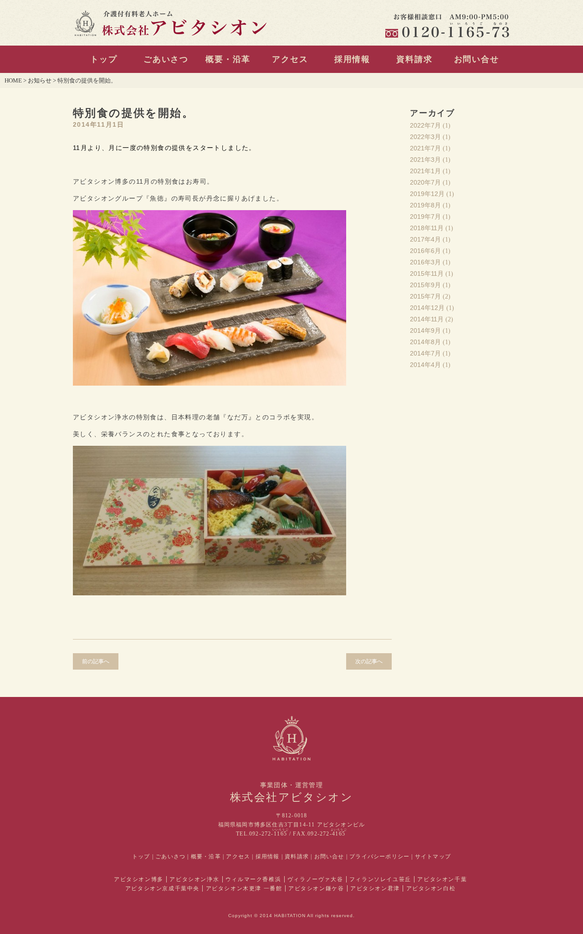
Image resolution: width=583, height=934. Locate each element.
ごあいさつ (166, 59)
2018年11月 (427, 228)
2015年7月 (425, 296)
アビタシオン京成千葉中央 (162, 888)
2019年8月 (425, 205)
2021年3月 (425, 159)
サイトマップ (433, 856)
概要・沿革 (228, 59)
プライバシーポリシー (379, 856)
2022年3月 (425, 136)
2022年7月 (425, 125)
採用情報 (352, 59)
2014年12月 (427, 307)
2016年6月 (425, 250)
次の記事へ (369, 661)
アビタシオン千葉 (442, 879)
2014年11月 (427, 319)
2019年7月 (425, 216)
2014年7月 (425, 353)
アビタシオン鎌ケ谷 (316, 888)
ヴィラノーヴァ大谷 (315, 879)
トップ (103, 59)
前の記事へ (95, 661)
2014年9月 (425, 330)
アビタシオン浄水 (194, 879)
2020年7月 (425, 182)
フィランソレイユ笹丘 (380, 879)
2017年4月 (425, 239)
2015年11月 (427, 273)
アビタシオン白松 (431, 888)
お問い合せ (476, 59)
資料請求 (414, 59)
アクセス (290, 59)
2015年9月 (425, 285)
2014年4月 (425, 364)
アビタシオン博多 (139, 879)
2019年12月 (427, 193)
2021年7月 (425, 148)
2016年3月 (425, 262)
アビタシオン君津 (375, 888)
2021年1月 (425, 171)
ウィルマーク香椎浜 (253, 879)
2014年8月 (425, 342)
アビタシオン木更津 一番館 (244, 888)
